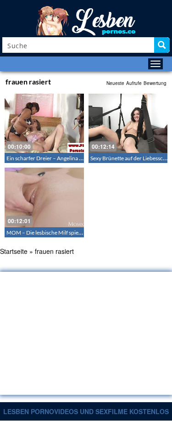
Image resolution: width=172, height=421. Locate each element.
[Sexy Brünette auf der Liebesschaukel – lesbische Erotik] (128, 123)
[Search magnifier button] (162, 45)
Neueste (115, 83)
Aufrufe (134, 83)
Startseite (14, 251)
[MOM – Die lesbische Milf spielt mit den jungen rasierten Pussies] (44, 197)
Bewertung (155, 83)
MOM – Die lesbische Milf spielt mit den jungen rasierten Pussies (82, 232)
